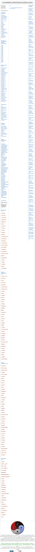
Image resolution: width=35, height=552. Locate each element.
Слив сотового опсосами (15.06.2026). (31, 93)
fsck (2, 466)
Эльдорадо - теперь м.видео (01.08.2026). (31, 32)
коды (5, 368)
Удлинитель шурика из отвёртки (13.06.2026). (31, 97)
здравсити (3, 219)
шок (2, 517)
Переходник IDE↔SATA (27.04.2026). (31, 233)
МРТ (2, 196)
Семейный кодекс (3, 148)
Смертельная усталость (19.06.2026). (31, 80)
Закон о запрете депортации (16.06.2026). (31, 88)
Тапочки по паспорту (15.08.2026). (31, 14)
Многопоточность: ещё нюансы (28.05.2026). (31, 146)
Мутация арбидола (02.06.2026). (31, 123)
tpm (4, 215)
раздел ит (3, 312)
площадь (3, 240)
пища (2, 495)
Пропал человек (3, 178)
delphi (2, 464)
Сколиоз (3, 144)
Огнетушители (4, 182)
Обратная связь (21, 2)
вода (2, 280)
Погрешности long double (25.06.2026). (31, 75)
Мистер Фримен (3, 180)
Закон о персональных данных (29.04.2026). (31, 224)
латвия (3, 228)
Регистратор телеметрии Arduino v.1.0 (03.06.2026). (31, 118)
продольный (4, 506)
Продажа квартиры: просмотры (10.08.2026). (31, 23)
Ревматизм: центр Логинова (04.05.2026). (31, 214)
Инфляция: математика (4, 171)
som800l (5, 468)
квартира (3, 284)
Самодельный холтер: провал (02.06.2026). (31, 127)
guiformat (3, 365)
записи (3, 480)
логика (3, 230)
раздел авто (4, 289)
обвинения (4, 238)
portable (3, 213)
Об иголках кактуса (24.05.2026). (31, 160)
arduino (3, 276)
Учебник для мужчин (4, 146)
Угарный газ (4, 157)
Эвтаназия (3, 197)
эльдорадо (4, 268)
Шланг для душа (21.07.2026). (31, 51)
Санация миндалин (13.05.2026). (31, 197)
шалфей (3, 514)
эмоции (3, 454)
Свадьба (3, 183)
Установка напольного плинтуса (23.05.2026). (31, 164)
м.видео (3, 232)
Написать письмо (28, 2)
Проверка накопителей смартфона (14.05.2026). (31, 192)
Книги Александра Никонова (4, 194)
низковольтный (5, 493)
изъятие (3, 226)
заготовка (3, 217)
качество (3, 282)
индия (2, 483)
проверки (3, 249)
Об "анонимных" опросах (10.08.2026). (31, 28)
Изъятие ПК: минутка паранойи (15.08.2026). (31, 10)
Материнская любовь (4, 187)
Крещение (3, 165)
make (5, 466)
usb (6, 276)
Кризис (3, 153)
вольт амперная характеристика (5, 472)
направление (4, 236)
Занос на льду (3, 189)
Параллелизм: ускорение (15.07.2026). (31, 55)
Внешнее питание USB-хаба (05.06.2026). (31, 112)
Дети (6, 148)
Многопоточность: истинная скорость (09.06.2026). (31, 107)
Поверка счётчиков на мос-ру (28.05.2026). (31, 151)
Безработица (4, 169)
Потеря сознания (3, 175)
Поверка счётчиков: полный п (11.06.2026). (31, 102)
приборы (3, 504)
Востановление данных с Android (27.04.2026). (31, 229)
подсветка (3, 497)
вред (2, 368)
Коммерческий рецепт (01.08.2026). (31, 37)
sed (2, 215)
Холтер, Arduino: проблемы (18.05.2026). (31, 182)
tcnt (2, 470)
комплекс (3, 491)
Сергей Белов (23, 535)
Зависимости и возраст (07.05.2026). (31, 210)
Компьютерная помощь (4, 185)
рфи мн (3, 508)
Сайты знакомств (3, 160)
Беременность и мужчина (4, 150)
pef (2, 468)
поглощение (4, 243)
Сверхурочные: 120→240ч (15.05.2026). (31, 187)
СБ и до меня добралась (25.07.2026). (31, 46)
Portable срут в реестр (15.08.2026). (31, 18)
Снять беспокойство (4, 167)
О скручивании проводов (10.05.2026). (31, 206)
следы (2, 260)
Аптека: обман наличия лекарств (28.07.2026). (31, 41)
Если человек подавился (3, 163)
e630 (6, 464)
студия (3, 262)
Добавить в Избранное (12, 2)
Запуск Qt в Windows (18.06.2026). (31, 84)
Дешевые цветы (3, 173)
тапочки (3, 264)
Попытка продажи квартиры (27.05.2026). (31, 155)
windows (3, 278)
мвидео (3, 234)
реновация (4, 257)
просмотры (4, 251)
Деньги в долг (3, 155)
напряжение (4, 286)
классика (3, 489)
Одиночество (4, 152)
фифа (2, 266)
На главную (5, 2)
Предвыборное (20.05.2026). (31, 173)
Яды (6, 146)
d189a (2, 461)
